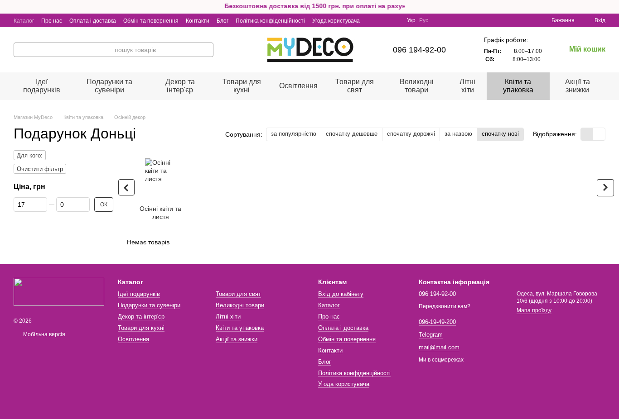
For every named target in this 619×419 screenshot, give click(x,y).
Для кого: (30, 155)
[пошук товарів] (206, 50)
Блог (222, 21)
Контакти (197, 21)
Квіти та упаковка (518, 86)
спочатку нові (500, 133)
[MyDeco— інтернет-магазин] (59, 291)
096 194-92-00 (419, 50)
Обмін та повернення (151, 21)
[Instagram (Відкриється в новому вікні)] (372, 20)
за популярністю (293, 133)
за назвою (458, 133)
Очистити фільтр (40, 169)
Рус (423, 20)
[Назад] (126, 187)
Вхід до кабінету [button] (340, 293)
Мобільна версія (43, 334)
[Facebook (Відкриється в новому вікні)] (383, 20)
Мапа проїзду (534, 310)
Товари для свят (354, 86)
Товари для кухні (241, 86)
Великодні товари (417, 86)
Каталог (24, 21)
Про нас (51, 21)
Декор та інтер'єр (180, 86)
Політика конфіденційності (270, 21)
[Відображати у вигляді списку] (599, 134)
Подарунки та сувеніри (109, 86)
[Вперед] (605, 187)
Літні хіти (467, 86)
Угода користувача (336, 21)
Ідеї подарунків (41, 86)
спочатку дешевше (351, 133)
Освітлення (298, 86)
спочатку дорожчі (411, 133)
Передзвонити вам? (444, 306)
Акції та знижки (577, 86)
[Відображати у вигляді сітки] (587, 134)
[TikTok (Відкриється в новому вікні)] (394, 20)
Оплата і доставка (92, 21)
